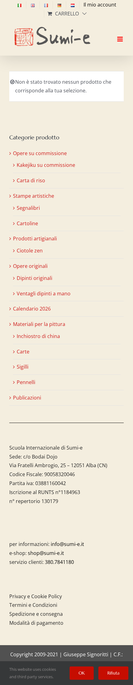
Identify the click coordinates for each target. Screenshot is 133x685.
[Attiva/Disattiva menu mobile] (120, 33)
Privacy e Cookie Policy (35, 596)
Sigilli (22, 366)
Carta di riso (31, 180)
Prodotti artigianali (35, 238)
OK (82, 673)
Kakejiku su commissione (46, 165)
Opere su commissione (40, 153)
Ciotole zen (30, 250)
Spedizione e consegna (36, 614)
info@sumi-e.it (67, 544)
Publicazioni (27, 397)
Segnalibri (28, 208)
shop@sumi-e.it (46, 553)
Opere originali (30, 266)
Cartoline (27, 223)
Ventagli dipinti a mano (44, 293)
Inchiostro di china (38, 336)
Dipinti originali (34, 278)
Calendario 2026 (32, 308)
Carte (23, 351)
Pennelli (26, 382)
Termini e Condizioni (33, 605)
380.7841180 (59, 562)
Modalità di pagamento (36, 622)
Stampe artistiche (33, 195)
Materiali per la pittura (39, 324)
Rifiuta (113, 673)
